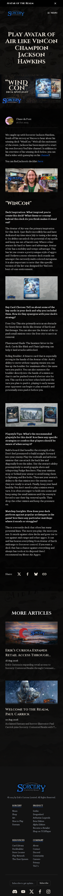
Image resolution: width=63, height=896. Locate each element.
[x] (31, 891)
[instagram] (48, 891)
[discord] (15, 891)
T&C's (36, 865)
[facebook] (40, 891)
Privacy (36, 862)
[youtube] (23, 891)
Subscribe (44, 883)
